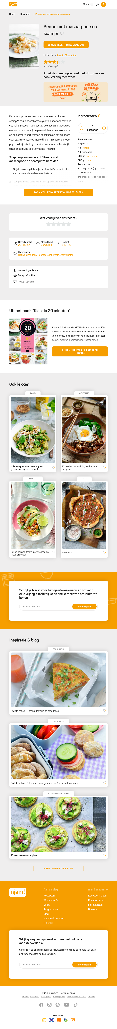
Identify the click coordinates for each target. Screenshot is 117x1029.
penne (89, 160)
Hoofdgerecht (45, 255)
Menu (86, 4)
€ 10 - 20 (66, 245)
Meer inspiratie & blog (58, 869)
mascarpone (92, 156)
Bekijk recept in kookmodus (66, 45)
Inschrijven (84, 607)
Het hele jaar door (27, 255)
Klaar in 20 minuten (66, 55)
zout (80, 185)
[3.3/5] (54, 62)
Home (12, 14)
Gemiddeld (46, 245)
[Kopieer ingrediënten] (99, 116)
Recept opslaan (26, 282)
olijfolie (85, 148)
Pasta (56, 255)
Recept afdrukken (27, 275)
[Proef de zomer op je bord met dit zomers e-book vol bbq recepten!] (76, 92)
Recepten (25, 14)
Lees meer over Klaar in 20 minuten (80, 351)
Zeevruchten (66, 255)
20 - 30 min (24, 245)
